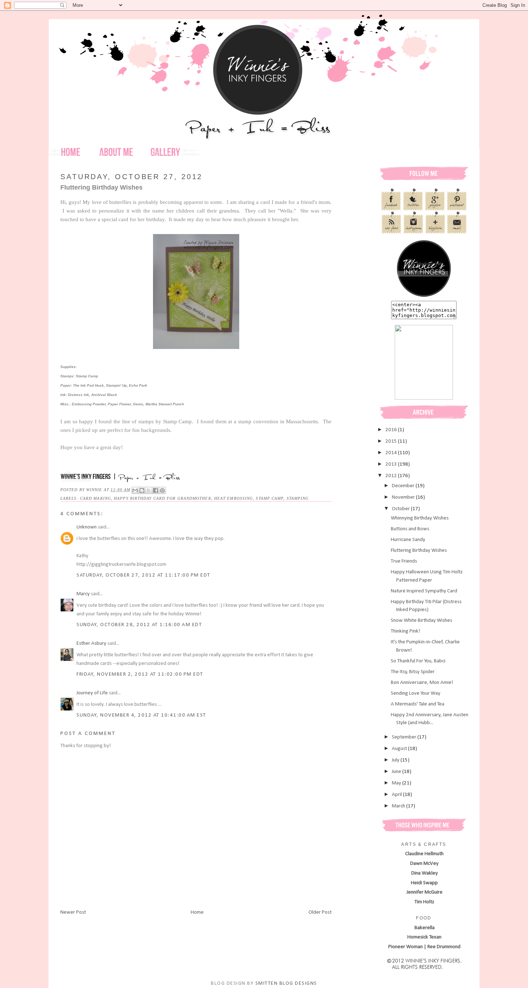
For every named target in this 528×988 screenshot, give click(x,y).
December (404, 486)
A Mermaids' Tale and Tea (417, 704)
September (404, 737)
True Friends (404, 561)
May (397, 783)
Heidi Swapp (424, 883)
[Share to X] (148, 490)
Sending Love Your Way (415, 693)
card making (95, 498)
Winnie (95, 490)
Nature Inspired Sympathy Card (424, 591)
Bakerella (424, 928)
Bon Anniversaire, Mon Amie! (422, 682)
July (396, 760)
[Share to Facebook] (155, 490)
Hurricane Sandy (408, 539)
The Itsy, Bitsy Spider (413, 672)
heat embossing (233, 498)
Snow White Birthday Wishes (421, 620)
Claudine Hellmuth (424, 854)
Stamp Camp (269, 498)
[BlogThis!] (141, 490)
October (401, 509)
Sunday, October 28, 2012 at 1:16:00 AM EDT (139, 625)
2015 (391, 441)
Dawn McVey (424, 863)
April (397, 794)
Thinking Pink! (405, 631)
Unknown (87, 527)
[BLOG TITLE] (424, 296)
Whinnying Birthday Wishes (420, 518)
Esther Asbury (91, 643)
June (397, 771)
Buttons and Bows (410, 529)
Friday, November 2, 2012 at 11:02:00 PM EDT (140, 674)
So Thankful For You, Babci (418, 661)
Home (197, 912)
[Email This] (135, 490)
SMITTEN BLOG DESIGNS (286, 983)
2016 (391, 430)
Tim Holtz (424, 902)
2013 (391, 464)
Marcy (83, 594)
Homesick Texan (424, 937)
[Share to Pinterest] (162, 490)
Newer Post (73, 912)
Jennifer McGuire (425, 892)
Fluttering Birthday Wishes (419, 550)
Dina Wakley (424, 873)
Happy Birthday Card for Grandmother (162, 498)
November (404, 497)
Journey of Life (92, 693)
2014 (391, 453)
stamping (298, 498)
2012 (391, 476)
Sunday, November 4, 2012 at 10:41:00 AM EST (141, 715)
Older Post (320, 912)
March (399, 806)
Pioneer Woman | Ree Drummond (424, 947)
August (400, 748)
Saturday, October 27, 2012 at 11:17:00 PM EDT (143, 575)
